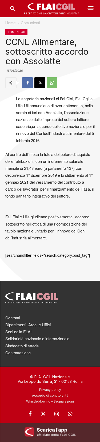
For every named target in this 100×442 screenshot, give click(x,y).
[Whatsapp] (70, 414)
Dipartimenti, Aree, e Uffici (28, 324)
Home (10, 23)
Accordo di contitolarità (50, 395)
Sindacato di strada (22, 345)
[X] (39, 82)
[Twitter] (43, 414)
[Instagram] (56, 414)
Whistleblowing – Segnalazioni (50, 401)
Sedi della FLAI (18, 331)
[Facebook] (27, 82)
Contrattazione (18, 352)
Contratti (12, 317)
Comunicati (30, 23)
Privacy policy (50, 390)
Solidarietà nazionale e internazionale (37, 338)
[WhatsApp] (52, 82)
